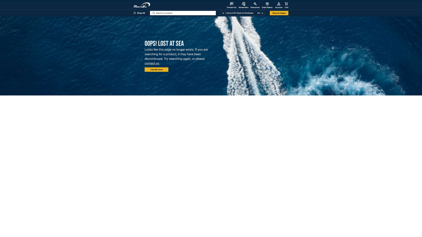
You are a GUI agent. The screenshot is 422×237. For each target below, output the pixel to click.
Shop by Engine (279, 13)
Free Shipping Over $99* (242, 13)
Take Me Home (156, 69)
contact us (152, 63)
